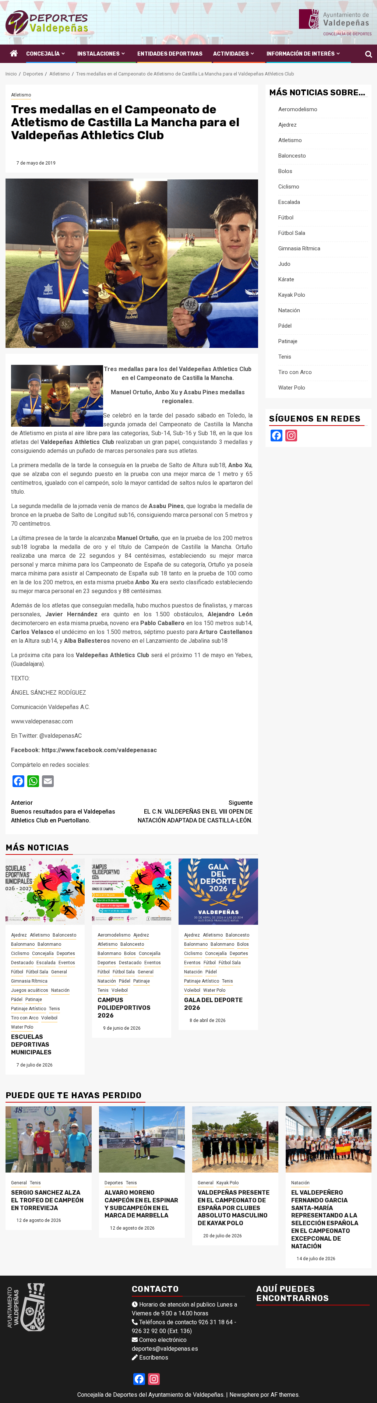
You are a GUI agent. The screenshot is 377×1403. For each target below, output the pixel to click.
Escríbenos (153, 1357)
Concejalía (43, 54)
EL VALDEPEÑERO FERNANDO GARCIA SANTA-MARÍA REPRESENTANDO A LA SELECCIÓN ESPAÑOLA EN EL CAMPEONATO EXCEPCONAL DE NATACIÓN (324, 1219)
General (59, 971)
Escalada (46, 962)
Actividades (231, 54)
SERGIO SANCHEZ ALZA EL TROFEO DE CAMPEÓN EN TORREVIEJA (47, 1200)
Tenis (54, 1008)
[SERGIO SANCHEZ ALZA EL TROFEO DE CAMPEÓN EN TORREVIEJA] (49, 1139)
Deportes (66, 953)
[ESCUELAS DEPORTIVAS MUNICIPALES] (45, 892)
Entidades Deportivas (169, 54)
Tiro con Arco (24, 1017)
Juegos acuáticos (29, 990)
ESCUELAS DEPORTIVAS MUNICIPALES (31, 1044)
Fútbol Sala (37, 971)
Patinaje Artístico (28, 1008)
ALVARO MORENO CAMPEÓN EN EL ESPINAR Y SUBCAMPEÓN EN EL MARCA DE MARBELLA (141, 1204)
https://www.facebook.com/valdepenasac (99, 750)
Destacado (22, 962)
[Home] (14, 54)
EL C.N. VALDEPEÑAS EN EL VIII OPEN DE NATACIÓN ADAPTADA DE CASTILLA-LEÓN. (195, 811)
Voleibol (49, 1017)
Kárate (286, 279)
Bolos (130, 953)
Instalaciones (98, 54)
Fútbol (17, 971)
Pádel (16, 999)
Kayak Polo (291, 295)
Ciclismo (20, 953)
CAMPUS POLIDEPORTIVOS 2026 (124, 1008)
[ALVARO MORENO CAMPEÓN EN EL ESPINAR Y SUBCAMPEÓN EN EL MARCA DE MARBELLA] (142, 1139)
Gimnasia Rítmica (29, 981)
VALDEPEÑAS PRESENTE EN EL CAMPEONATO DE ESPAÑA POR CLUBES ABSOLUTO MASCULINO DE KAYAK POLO (233, 1208)
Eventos (67, 962)
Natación (60, 990)
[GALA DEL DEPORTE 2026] (218, 892)
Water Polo (22, 1027)
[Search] (366, 53)
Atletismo (21, 95)
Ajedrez (19, 935)
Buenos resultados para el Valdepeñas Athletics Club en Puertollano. (63, 811)
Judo (284, 264)
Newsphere (244, 1394)
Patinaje (33, 999)
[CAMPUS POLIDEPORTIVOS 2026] (131, 892)
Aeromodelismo (114, 935)
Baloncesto (64, 935)
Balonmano (23, 944)
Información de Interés (301, 54)
